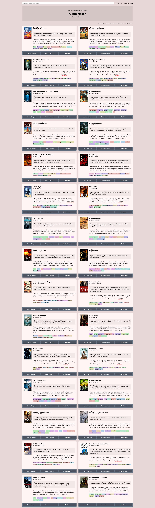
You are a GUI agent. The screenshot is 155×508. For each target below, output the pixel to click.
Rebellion (127, 142)
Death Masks (38, 218)
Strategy (43, 432)
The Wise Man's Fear (41, 60)
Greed (115, 205)
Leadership (69, 46)
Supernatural (55, 205)
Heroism (50, 48)
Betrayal (40, 173)
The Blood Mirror (39, 250)
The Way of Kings (39, 28)
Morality (41, 48)
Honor (122, 205)
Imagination (102, 48)
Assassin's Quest (96, 349)
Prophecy (101, 464)
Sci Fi (45, 401)
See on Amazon (49, 53)
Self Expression (49, 112)
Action (58, 173)
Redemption (36, 48)
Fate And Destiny (93, 110)
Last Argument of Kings (42, 282)
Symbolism (55, 335)
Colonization (49, 462)
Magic (34, 46)
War (52, 46)
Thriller (47, 239)
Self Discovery (117, 110)
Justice (70, 205)
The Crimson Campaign (42, 412)
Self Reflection (56, 110)
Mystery (97, 78)
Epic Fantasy (92, 48)
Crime (91, 205)
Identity (115, 237)
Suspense (40, 175)
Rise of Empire (94, 282)
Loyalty (122, 268)
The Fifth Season (95, 123)
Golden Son (93, 250)
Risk (103, 175)
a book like (128, 3)
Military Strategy (66, 462)
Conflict (97, 48)
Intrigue (122, 142)
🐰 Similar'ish (66, 53)
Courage (41, 78)
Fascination (46, 337)
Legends (40, 335)
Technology (35, 401)
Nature (50, 110)
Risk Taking (53, 173)
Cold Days (37, 187)
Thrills (49, 175)
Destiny (44, 46)
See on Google (31, 53)
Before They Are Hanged (98, 412)
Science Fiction (97, 270)
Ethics (72, 462)
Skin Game (93, 187)
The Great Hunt (95, 91)
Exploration (35, 110)
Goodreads (68, 106)
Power (53, 78)
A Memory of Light (40, 123)
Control (97, 401)
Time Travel (92, 464)
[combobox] (68, 3)
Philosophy (45, 80)
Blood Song (93, 315)
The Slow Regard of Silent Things (46, 91)
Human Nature (45, 399)
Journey (68, 78)
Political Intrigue (101, 239)
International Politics (57, 462)
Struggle (115, 78)
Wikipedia (67, 43)
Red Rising (93, 155)
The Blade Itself (95, 218)
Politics (106, 143)
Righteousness (93, 80)
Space (102, 270)
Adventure (126, 46)
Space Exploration (37, 399)
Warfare (95, 239)
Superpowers (53, 207)
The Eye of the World (97, 60)
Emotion (43, 112)
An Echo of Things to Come (99, 444)
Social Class (118, 268)
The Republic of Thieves (98, 477)
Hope (34, 369)
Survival (111, 142)
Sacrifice (46, 78)
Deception (95, 205)
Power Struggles (57, 46)
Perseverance (93, 112)
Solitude (39, 112)
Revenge (105, 205)
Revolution (92, 173)
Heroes (48, 46)
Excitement (110, 80)
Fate (97, 46)
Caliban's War (38, 444)
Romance (66, 205)
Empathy (95, 304)
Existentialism (120, 237)
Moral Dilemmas (66, 237)
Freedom (45, 175)
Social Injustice (100, 142)
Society (106, 175)
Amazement (40, 337)
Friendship (63, 46)
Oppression (106, 142)
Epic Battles (36, 143)
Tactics (47, 432)
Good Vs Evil (39, 46)
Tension (70, 268)
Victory (34, 270)
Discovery (99, 80)
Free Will (123, 334)
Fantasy (45, 48)
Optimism (35, 175)
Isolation (62, 110)
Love (50, 78)
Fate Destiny (60, 335)
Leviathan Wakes (39, 380)
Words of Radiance (96, 28)
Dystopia (35, 367)
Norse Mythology (39, 315)
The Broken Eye (95, 380)
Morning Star (38, 349)
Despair (38, 369)
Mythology (117, 46)
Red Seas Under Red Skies (43, 155)
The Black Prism (39, 477)
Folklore (65, 335)
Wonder (66, 110)
